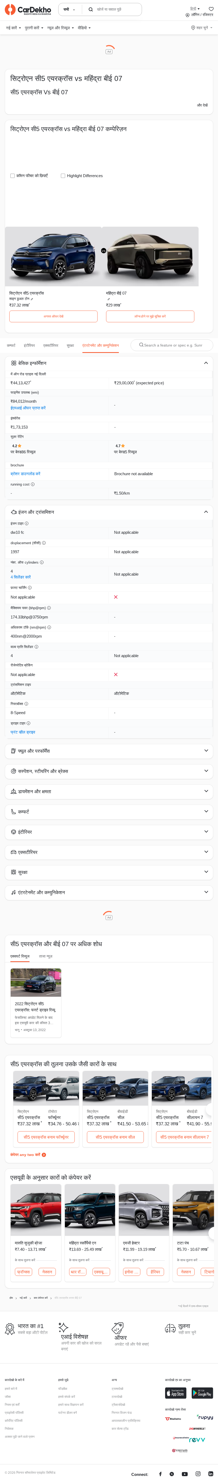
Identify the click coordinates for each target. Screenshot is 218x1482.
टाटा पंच (183, 1243)
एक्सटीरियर (50, 345)
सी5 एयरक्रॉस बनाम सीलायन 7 (184, 1137)
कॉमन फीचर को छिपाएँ (32, 175)
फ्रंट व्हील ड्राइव (23, 732)
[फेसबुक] (160, 1475)
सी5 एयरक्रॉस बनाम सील (115, 1137)
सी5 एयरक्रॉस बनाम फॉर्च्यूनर (46, 1137)
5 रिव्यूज (131, 452)
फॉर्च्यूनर (54, 1117)
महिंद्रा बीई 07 (116, 293)
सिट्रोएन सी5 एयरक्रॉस (26, 293)
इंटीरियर (29, 345)
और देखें (202, 105)
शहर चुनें (202, 28)
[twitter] (172, 1475)
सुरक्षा (70, 345)
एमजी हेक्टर (131, 1243)
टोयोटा (52, 1111)
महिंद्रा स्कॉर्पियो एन (82, 1243)
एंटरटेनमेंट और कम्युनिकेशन (100, 345)
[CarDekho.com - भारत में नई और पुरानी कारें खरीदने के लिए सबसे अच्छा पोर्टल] (28, 9)
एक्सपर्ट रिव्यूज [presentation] (20, 956)
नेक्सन (47, 1272)
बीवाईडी (123, 1111)
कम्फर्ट (11, 345)
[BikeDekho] (173, 1419)
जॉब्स (8, 1397)
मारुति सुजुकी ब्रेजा (28, 1243)
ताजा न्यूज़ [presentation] (45, 956)
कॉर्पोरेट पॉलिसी (14, 1421)
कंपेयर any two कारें (25, 1155)
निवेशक (9, 1429)
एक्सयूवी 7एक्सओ (102, 1272)
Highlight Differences (85, 175)
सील (121, 1117)
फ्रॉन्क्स (23, 1272)
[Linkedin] (210, 1475)
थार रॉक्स (78, 1272)
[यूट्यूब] (185, 1475)
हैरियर (155, 1272)
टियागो (209, 1272)
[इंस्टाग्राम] (198, 1475)
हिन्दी (193, 8)
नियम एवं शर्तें (12, 1405)
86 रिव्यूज (29, 452)
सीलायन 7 (195, 1117)
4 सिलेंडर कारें (21, 577)
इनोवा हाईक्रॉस (132, 1272)
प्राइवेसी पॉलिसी (14, 1413)
